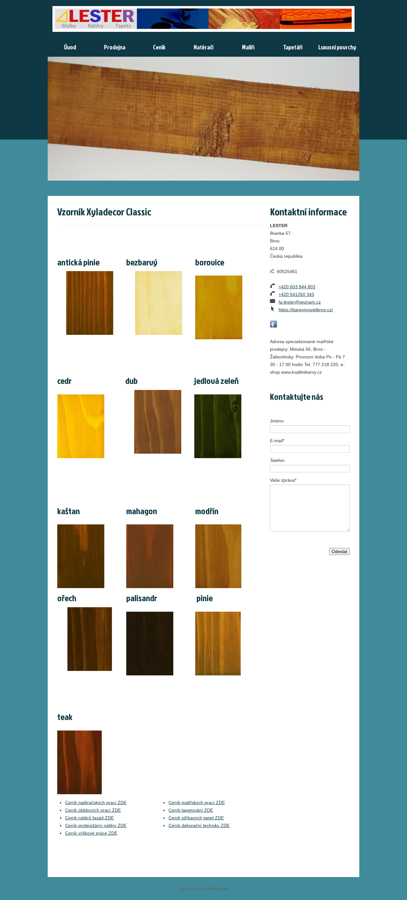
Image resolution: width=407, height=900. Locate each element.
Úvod (70, 47)
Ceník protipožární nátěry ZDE (96, 825)
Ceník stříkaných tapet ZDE (196, 817)
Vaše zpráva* (283, 480)
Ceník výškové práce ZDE (91, 833)
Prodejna (114, 47)
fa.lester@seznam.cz (300, 302)
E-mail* (277, 440)
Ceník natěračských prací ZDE (96, 802)
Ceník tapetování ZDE (191, 810)
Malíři (248, 47)
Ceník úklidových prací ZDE (93, 810)
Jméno (277, 420)
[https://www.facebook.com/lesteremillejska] (273, 324)
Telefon (277, 460)
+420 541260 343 (296, 294)
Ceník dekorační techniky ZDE (199, 825)
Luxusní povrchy (337, 47)
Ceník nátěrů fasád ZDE (89, 817)
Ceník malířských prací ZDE (197, 802)
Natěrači (203, 47)
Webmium (217, 888)
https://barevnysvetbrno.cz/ (306, 309)
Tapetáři (292, 47)
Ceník (159, 47)
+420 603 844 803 (297, 286)
